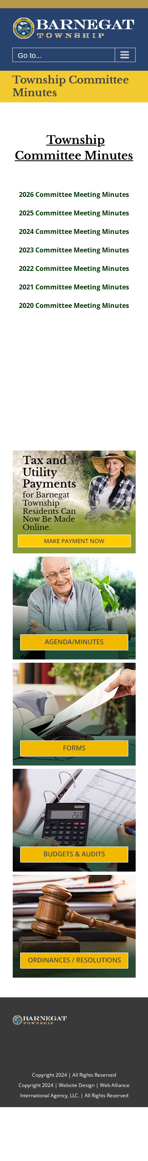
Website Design (77, 1085)
